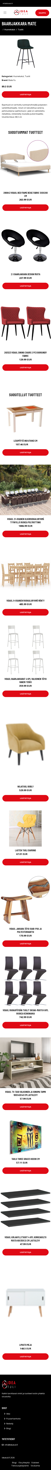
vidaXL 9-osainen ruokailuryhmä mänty (25, 600)
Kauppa (42, 13)
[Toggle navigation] (5, 12)
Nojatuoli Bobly (26, 786)
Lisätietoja (25, 94)
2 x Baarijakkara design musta (25, 274)
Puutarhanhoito (13, 1418)
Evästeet (35, 1462)
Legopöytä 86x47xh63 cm (25, 440)
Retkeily (9, 1423)
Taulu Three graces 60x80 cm (26, 1158)
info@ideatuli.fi (8, 3)
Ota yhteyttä (24, 1462)
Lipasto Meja (25, 1344)
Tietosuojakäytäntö (20, 1465)
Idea (8, 1413)
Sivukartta (35, 1465)
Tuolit (20, 29)
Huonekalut (9, 29)
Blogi (8, 1428)
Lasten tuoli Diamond (25, 850)
